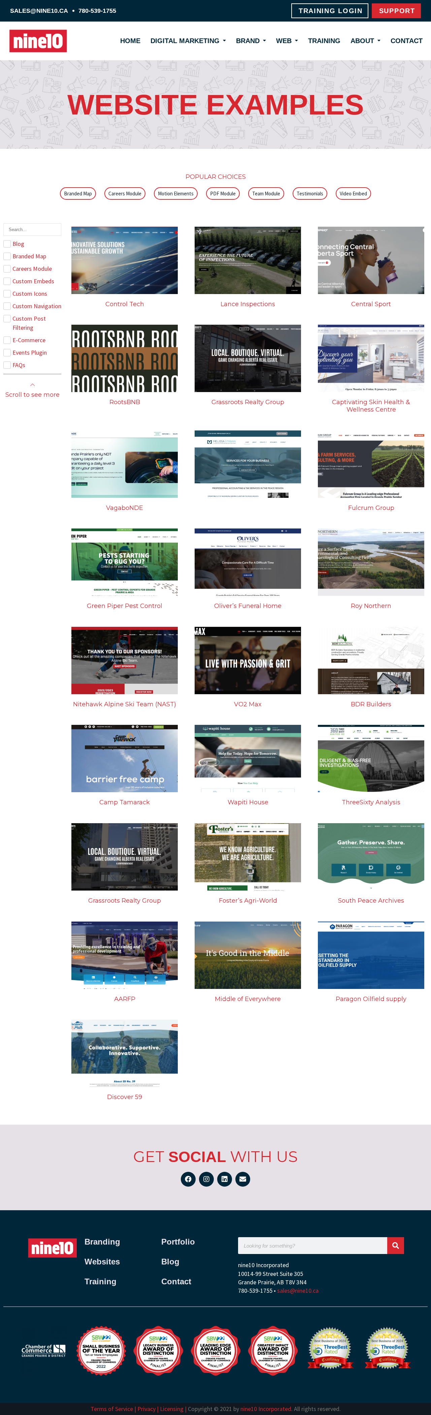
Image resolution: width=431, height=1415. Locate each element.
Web (284, 40)
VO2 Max (248, 704)
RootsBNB (124, 402)
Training (324, 40)
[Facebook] (188, 1179)
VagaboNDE (124, 508)
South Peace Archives (371, 900)
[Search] (395, 1245)
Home (130, 40)
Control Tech (124, 304)
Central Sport (371, 304)
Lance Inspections (248, 304)
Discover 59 (124, 1097)
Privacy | (148, 1409)
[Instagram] (206, 1179)
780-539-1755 (97, 10)
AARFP (124, 999)
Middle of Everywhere (248, 999)
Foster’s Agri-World (248, 900)
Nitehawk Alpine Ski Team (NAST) (124, 704)
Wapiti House (248, 802)
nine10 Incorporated (265, 1409)
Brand (248, 40)
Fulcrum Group (371, 508)
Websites (102, 1261)
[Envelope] (242, 1179)
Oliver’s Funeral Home (247, 606)
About (362, 40)
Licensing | (173, 1409)
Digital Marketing (185, 40)
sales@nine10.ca (39, 10)
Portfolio (178, 1241)
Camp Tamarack (124, 802)
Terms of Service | (114, 1409)
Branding (104, 1241)
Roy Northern (371, 606)
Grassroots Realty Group (247, 402)
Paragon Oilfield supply (371, 999)
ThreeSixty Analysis (371, 802)
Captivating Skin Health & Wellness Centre (371, 405)
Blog (170, 1261)
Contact (407, 40)
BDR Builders (371, 704)
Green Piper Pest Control (124, 606)
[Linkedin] (224, 1179)
